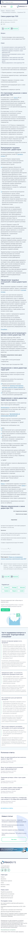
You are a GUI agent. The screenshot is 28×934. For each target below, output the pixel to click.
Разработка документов (6, 892)
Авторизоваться (5, 407)
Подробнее (4, 329)
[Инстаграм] (5, 870)
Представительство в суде (7, 895)
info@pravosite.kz (5, 867)
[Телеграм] (2, 870)
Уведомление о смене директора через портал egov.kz (13, 60)
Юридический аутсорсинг (7, 897)
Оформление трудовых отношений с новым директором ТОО (12, 51)
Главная (2, 10)
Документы (3, 878)
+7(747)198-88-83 (5, 866)
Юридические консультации (7, 894)
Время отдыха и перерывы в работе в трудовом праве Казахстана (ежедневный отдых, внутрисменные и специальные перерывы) (14, 915)
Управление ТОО (21, 12)
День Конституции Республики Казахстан (10, 911)
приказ (23, 485)
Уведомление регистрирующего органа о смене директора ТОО (13, 54)
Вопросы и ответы (10, 10)
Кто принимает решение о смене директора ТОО (13, 47)
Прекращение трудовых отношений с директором (14, 49)
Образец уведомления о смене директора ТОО (13, 62)
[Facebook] (8, 870)
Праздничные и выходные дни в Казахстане (11, 909)
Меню (4, 6)
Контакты (3, 886)
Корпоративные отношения (9, 12)
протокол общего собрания (15, 387)
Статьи (2, 882)
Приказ (3, 483)
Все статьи (14, 839)
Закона (16, 97)
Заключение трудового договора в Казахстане (13, 830)
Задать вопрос (5, 610)
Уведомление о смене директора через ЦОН (12, 57)
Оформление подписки (6, 880)
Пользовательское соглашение (8, 929)
